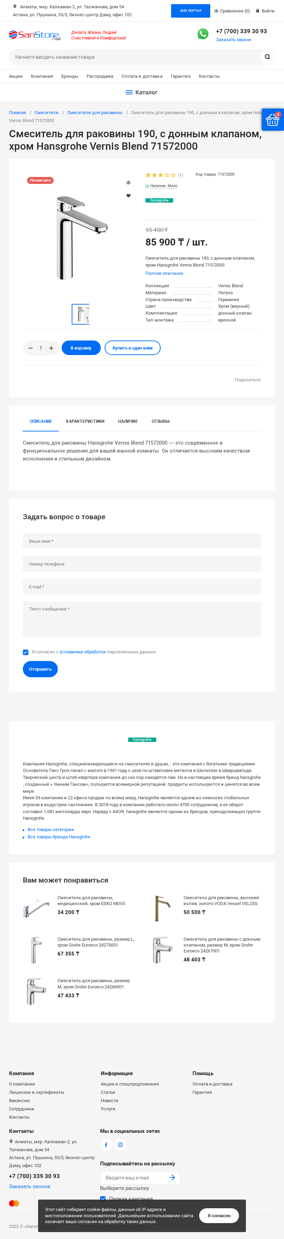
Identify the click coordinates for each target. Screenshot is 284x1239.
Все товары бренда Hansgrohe (59, 836)
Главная (17, 112)
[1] (148, 176)
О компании (22, 1084)
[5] (173, 176)
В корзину (81, 348)
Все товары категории (51, 829)
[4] (167, 176)
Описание (41, 421)
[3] (161, 176)
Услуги (108, 1108)
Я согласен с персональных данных (94, 651)
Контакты (209, 76)
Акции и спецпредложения (130, 1084)
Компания (42, 76)
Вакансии (19, 1100)
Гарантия (180, 76)
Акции (16, 76)
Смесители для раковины (94, 112)
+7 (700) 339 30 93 (241, 31)
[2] (155, 176)
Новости (109, 1100)
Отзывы (160, 421)
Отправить (40, 669)
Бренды (69, 76)
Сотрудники (21, 1108)
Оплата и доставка (142, 76)
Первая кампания (131, 1199)
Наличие (128, 421)
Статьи (108, 1092)
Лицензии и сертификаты (36, 1092)
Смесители (47, 112)
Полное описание (164, 273)
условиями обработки (83, 651)
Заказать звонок (233, 39)
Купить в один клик (133, 348)
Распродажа (100, 76)
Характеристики (85, 421)
